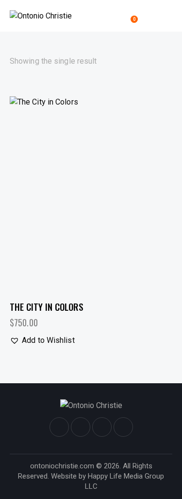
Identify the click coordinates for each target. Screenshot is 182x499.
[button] (168, 15)
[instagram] (80, 427)
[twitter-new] (102, 427)
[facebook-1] (59, 427)
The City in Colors (46, 307)
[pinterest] (123, 427)
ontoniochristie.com (62, 466)
